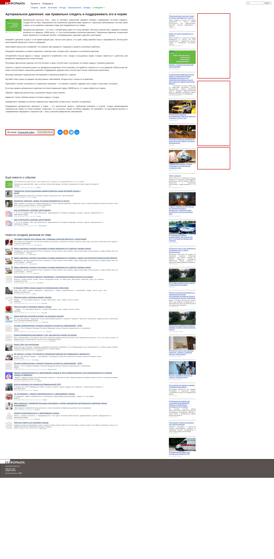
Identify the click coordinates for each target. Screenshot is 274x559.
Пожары (87, 8)
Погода (62, 8)
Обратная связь (10, 469)
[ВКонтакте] (60, 132)
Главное (34, 8)
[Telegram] (71, 132)
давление (40, 20)
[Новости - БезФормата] (13, 2)
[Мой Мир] (76, 132)
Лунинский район (26, 132)
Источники (52, 8)
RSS (20, 473)
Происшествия (74, 8)
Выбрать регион (10, 470)
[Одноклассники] (65, 132)
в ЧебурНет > (99, 8)
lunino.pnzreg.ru (14, 32)
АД (47, 20)
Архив (43, 8)
